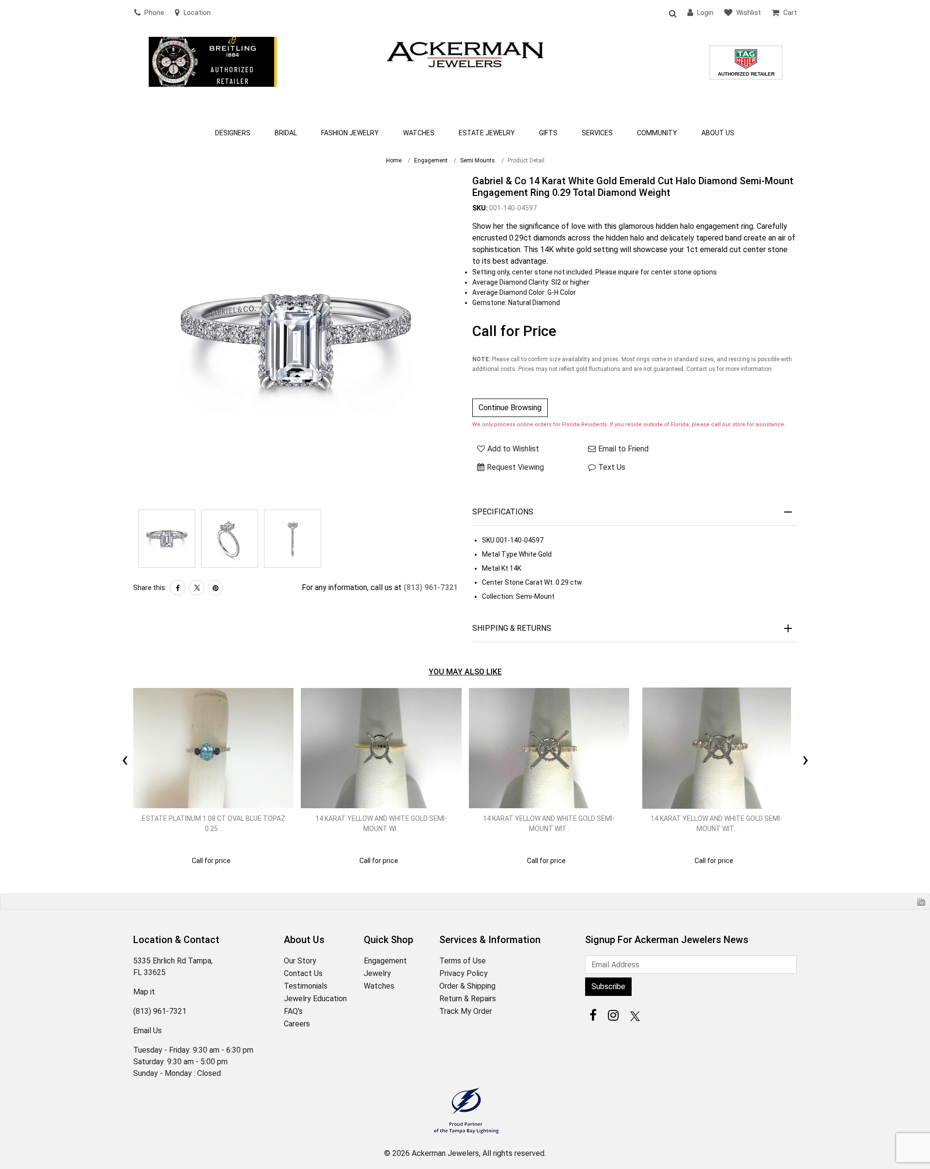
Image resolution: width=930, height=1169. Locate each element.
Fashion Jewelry (350, 133)
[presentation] (125, 748)
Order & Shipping (467, 986)
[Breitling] (213, 74)
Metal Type (499, 554)
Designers (232, 133)
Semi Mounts (477, 160)
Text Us (611, 467)
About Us (717, 133)
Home (394, 160)
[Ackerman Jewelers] (465, 53)
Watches (418, 133)
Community (657, 133)
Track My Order (465, 1011)
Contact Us (303, 973)
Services (597, 133)
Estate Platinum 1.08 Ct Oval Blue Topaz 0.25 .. (213, 824)
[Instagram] (613, 1015)
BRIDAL (286, 133)
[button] (672, 13)
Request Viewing (515, 467)
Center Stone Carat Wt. (518, 582)
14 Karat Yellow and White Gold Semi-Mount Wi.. (381, 824)
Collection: (498, 596)
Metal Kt (495, 568)
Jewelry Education (315, 998)
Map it (144, 991)
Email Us (147, 1030)
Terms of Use (462, 960)
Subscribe (608, 986)
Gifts (548, 133)
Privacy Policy (463, 973)
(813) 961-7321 (430, 587)
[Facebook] (178, 587)
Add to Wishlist (513, 448)
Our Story (300, 960)
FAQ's (293, 1011)
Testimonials (305, 986)
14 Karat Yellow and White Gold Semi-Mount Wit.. (549, 824)
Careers (297, 1023)
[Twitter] (196, 587)
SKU (488, 540)
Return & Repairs (467, 998)
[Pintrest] (215, 587)
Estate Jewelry (487, 133)
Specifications (502, 511)
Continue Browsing (510, 407)
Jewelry (377, 973)
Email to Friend (623, 448)
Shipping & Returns (511, 628)
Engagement (431, 160)
